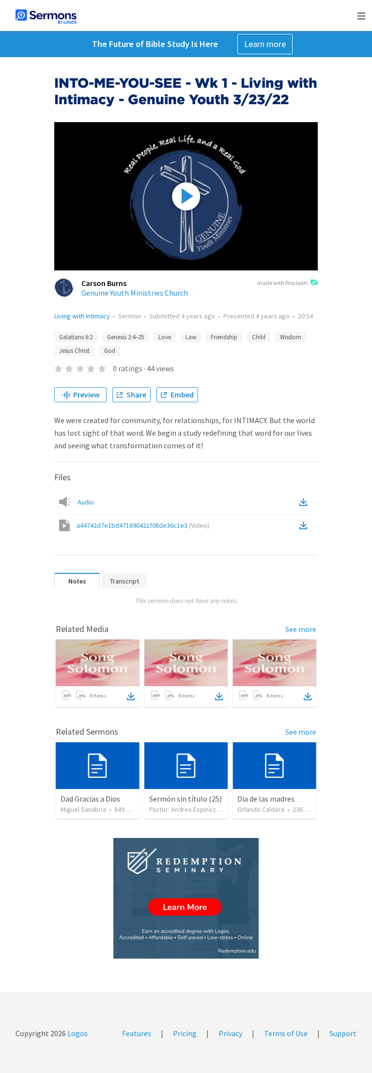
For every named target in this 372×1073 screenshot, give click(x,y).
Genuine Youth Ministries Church (134, 293)
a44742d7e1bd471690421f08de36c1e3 (143, 525)
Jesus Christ (74, 351)
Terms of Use (286, 1033)
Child (258, 337)
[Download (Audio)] (305, 502)
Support (342, 1033)
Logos (77, 1033)
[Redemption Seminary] (186, 898)
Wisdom (290, 337)
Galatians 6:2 (76, 337)
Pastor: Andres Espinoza (184, 809)
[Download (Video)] (305, 525)
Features (136, 1033)
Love (164, 337)
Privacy (230, 1033)
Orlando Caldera (260, 809)
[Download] (131, 696)
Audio (86, 502)
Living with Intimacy (82, 316)
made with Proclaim (282, 282)
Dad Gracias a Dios (90, 799)
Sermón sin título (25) (185, 799)
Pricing (185, 1033)
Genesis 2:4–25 (125, 337)
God (109, 351)
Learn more (265, 43)
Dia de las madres (265, 799)
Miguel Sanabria (83, 809)
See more (300, 629)
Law (191, 337)
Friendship (224, 337)
